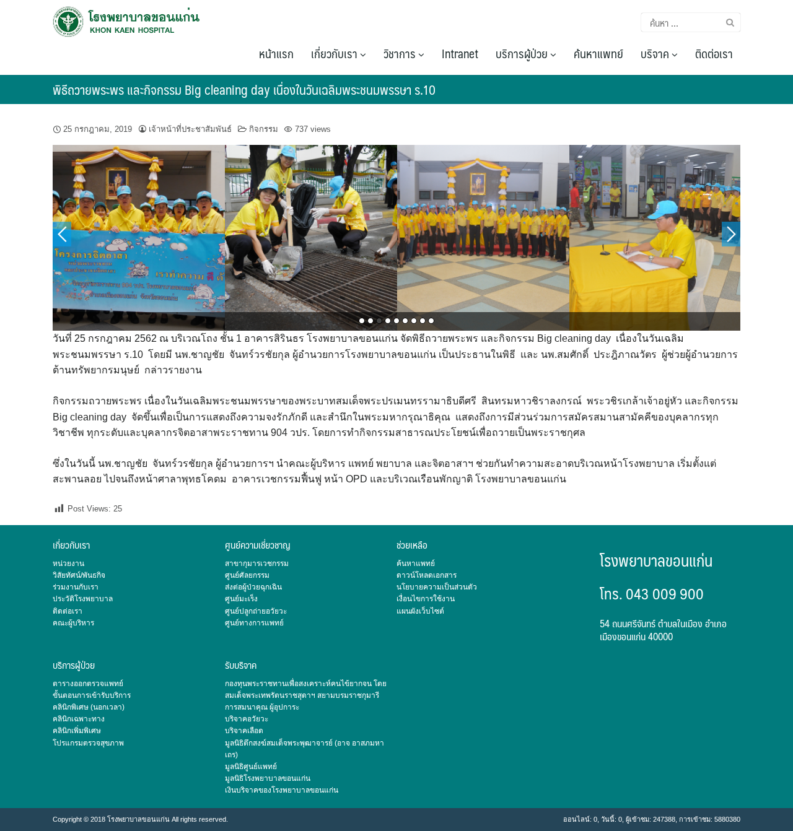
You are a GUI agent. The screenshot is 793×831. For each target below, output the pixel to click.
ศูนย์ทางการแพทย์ (254, 623)
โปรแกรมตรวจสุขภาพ (88, 743)
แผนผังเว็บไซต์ (420, 611)
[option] (139, 238)
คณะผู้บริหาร (73, 623)
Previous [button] (62, 234)
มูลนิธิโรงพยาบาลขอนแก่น (267, 778)
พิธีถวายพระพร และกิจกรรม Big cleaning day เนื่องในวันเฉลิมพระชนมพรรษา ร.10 (244, 89)
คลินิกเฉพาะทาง (79, 719)
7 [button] (414, 321)
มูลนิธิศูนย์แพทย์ (251, 766)
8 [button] (422, 321)
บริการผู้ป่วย (523, 53)
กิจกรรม (263, 129)
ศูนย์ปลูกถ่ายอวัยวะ (256, 611)
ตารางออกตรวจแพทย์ (88, 683)
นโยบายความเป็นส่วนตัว (436, 587)
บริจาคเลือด (244, 730)
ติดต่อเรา (714, 53)
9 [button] (431, 321)
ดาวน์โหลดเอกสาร (426, 575)
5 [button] (396, 321)
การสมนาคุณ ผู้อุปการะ (262, 707)
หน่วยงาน (68, 563)
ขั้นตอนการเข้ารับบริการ (92, 695)
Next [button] (731, 234)
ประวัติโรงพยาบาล (83, 598)
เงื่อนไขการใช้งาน (425, 598)
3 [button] (379, 321)
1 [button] (362, 321)
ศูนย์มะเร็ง (241, 598)
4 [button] (388, 321)
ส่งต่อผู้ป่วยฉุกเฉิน (253, 587)
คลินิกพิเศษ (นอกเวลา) (89, 707)
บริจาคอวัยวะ (246, 719)
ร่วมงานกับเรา (76, 587)
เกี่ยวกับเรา (335, 53)
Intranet (460, 53)
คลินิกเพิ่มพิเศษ (77, 730)
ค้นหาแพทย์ (598, 53)
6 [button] (405, 321)
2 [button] (370, 321)
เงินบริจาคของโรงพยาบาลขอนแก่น (281, 790)
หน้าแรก (276, 53)
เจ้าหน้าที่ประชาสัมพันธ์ (190, 129)
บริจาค (656, 53)
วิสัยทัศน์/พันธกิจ (79, 575)
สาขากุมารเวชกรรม (257, 563)
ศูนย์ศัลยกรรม (247, 575)
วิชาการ (400, 53)
